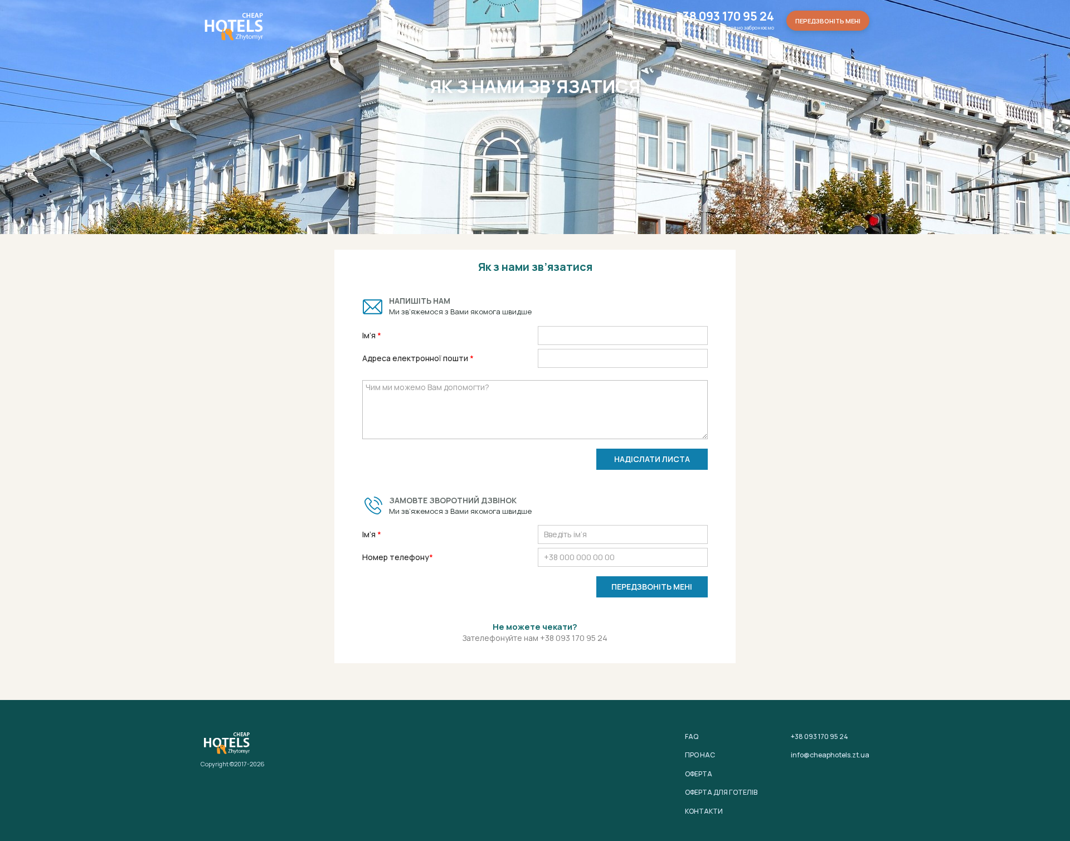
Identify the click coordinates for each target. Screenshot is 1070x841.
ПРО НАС (700, 755)
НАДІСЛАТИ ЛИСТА (652, 459)
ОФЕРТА (698, 774)
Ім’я (369, 335)
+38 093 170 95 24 (725, 16)
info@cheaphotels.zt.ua (830, 755)
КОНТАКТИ (704, 811)
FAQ (691, 736)
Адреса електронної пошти (416, 358)
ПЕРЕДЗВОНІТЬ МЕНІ (651, 586)
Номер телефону (395, 557)
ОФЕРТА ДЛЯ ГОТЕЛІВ (721, 792)
